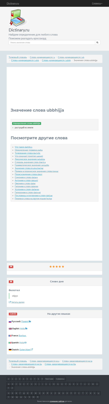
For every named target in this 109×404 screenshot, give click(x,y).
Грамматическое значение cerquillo (32, 165)
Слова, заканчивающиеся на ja (77, 361)
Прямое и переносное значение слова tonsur (36, 171)
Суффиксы (60, 379)
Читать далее (17, 302)
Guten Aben (25, 349)
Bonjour (22, 335)
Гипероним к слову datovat (28, 192)
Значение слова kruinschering (29, 168)
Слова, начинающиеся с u (42, 57)
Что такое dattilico (23, 147)
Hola (21, 342)
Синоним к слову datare (26, 177)
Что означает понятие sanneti (29, 156)
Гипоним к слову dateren (26, 186)
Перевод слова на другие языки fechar (33, 198)
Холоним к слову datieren (27, 189)
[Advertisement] (54, 89)
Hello (22, 328)
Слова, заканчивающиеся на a (44, 361)
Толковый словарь (18, 57)
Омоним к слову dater (25, 183)
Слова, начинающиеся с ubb (25, 60)
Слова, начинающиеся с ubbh (56, 60)
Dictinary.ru (13, 3)
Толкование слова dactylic (27, 153)
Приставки (49, 379)
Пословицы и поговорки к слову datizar (34, 195)
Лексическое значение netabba (30, 159)
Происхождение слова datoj (28, 174)
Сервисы (96, 3)
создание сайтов (57, 401)
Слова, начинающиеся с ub (71, 57)
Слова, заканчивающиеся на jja (26, 364)
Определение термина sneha (29, 150)
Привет (25, 321)
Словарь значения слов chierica (30, 162)
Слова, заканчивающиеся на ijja (60, 364)
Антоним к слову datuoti (26, 180)
